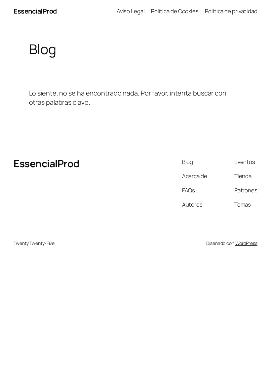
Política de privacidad (231, 11)
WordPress (246, 243)
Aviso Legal (131, 11)
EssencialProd (35, 11)
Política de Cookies (175, 11)
